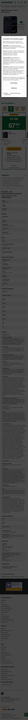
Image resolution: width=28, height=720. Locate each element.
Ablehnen (14, 88)
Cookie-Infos (7, 94)
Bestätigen (14, 83)
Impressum (5, 93)
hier (21, 78)
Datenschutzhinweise (15, 93)
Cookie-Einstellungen (13, 39)
